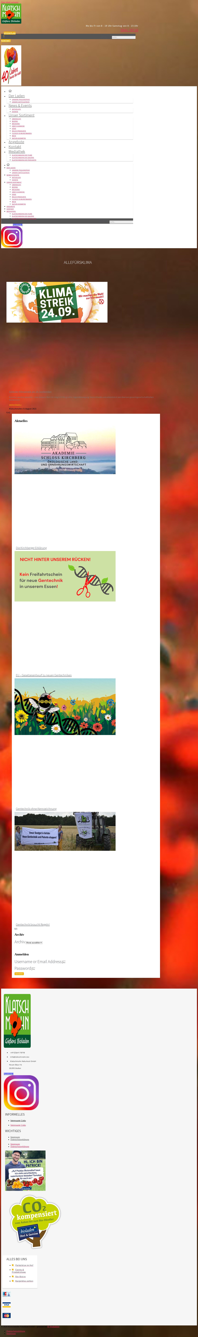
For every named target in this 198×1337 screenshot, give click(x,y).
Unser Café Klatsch (20, 173)
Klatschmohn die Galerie (23, 158)
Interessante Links (18, 1120)
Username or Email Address (38, 961)
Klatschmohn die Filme (22, 155)
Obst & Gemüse (18, 126)
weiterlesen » (15, 404)
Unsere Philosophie (21, 100)
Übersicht (16, 119)
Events (15, 180)
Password (23, 968)
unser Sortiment (21, 115)
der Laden (17, 95)
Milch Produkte (19, 131)
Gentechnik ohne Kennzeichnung (36, 809)
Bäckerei (16, 124)
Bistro (15, 121)
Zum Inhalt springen (9, 2)
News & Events (20, 105)
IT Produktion (53, 1326)
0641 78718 (129, 30)
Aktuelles (16, 109)
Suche (106, 36)
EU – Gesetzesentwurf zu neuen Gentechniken (44, 675)
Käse (14, 129)
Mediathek (17, 151)
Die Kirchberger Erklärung (31, 548)
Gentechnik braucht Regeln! (33, 924)
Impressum (15, 1137)
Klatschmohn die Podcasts (24, 160)
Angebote (11, 207)
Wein (14, 136)
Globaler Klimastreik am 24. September (30, 391)
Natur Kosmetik (19, 204)
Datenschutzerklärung (20, 1139)
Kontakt (10, 209)
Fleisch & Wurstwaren (22, 133)
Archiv (20, 941)
